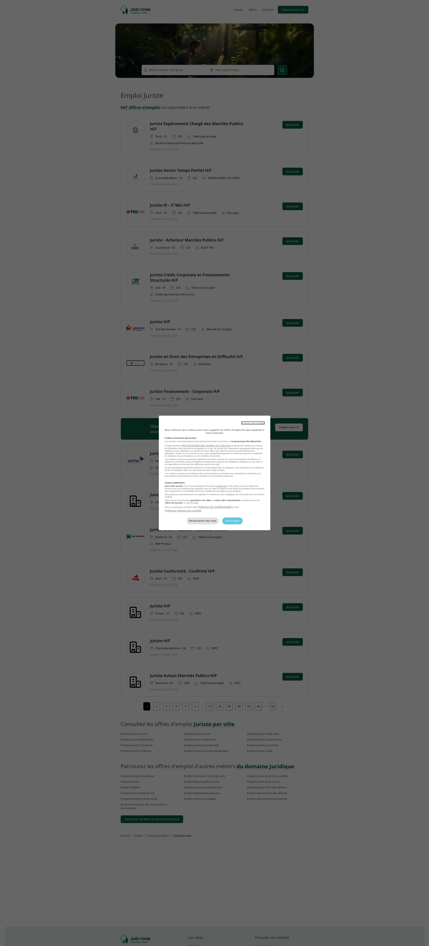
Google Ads (221, 486)
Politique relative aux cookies (183, 510)
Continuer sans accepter (253, 423)
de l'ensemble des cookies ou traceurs (206, 445)
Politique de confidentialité (215, 507)
